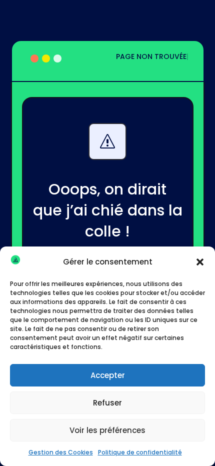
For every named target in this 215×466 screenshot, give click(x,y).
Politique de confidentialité (140, 452)
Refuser (107, 403)
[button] (200, 262)
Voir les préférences (108, 430)
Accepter (107, 375)
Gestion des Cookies (60, 452)
